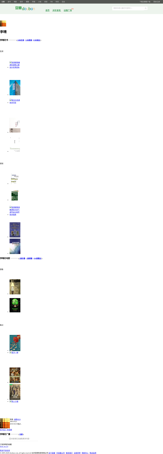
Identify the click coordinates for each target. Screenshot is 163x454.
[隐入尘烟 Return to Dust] (14, 401)
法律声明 (77, 453)
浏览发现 (56, 10)
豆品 (63, 2)
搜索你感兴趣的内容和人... (123, 8)
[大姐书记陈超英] (15, 132)
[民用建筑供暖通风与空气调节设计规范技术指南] (15, 215)
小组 (39, 2)
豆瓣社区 (27, 8)
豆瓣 (3, 2)
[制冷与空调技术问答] (15, 103)
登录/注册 (156, 2)
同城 (33, 2)
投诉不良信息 (5, 450)
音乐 (21, 2)
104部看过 (37, 258)
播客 (27, 2)
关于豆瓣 (52, 453)
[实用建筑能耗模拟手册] (15, 200)
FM (51, 2)
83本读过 (36, 40)
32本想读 (28, 40)
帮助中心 (85, 453)
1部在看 (22, 258)
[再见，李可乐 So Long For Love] (15, 382)
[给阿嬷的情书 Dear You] (15, 350)
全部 (21, 434)
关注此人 (3, 430)
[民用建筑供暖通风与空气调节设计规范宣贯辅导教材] (15, 253)
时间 (57, 2)
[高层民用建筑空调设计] (15, 95)
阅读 (45, 2)
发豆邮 (9, 430)
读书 (9, 2)
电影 (15, 2)
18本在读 (20, 40)
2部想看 (29, 258)
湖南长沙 (17, 419)
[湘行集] (15, 151)
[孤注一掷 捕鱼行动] (14, 352)
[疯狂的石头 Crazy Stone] (15, 312)
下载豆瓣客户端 (145, 2)
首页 (47, 10)
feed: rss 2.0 (4, 446)
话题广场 (68, 10)
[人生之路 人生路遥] (15, 399)
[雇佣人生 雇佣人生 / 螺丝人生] (15, 294)
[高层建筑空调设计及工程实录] (15, 184)
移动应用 (93, 453)
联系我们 (69, 453)
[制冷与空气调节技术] (15, 237)
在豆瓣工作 (60, 453)
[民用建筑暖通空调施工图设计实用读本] (15, 67)
